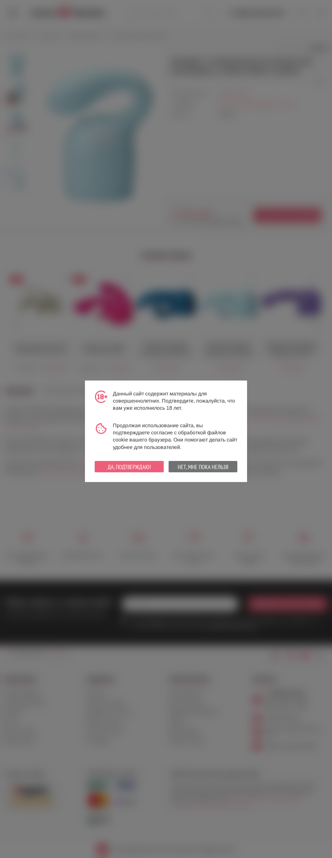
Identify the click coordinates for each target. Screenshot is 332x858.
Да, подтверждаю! (129, 467)
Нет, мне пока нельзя (203, 467)
